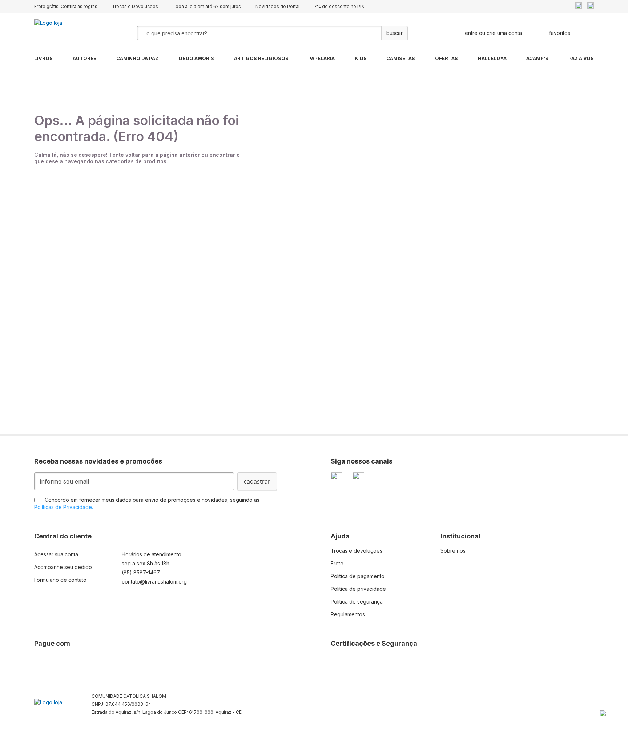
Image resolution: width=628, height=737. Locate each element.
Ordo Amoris (196, 58)
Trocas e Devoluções (135, 6)
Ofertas (446, 58)
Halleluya (492, 58)
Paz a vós (581, 58)
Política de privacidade (358, 589)
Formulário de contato (60, 580)
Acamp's (537, 58)
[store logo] (70, 33)
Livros (43, 58)
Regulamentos (348, 614)
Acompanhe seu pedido (63, 567)
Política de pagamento (358, 576)
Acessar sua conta (56, 554)
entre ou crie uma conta (493, 33)
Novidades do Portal (277, 6)
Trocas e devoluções (356, 551)
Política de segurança (357, 601)
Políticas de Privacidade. (63, 507)
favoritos (559, 33)
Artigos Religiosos (261, 58)
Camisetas (400, 58)
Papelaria (321, 58)
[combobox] (240, 33)
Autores (85, 58)
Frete (337, 563)
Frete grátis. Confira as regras (65, 6)
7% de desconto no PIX (339, 6)
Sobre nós (453, 551)
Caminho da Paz (137, 58)
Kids (361, 58)
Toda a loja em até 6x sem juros (207, 6)
